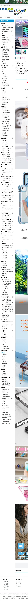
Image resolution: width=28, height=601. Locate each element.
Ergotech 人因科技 (6, 99)
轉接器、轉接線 (5, 59)
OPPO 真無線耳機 (6, 119)
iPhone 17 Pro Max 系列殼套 (7, 169)
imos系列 (4, 401)
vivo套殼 (4, 333)
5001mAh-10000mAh (6, 39)
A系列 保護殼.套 (5, 284)
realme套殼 (4, 292)
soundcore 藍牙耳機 (6, 125)
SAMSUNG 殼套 (5, 315)
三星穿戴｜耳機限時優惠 (7, 27)
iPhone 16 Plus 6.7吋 (6, 189)
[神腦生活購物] (13, 10)
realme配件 (4, 290)
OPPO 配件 (4, 277)
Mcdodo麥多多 (5, 408)
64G (3, 71)
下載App (2, 5)
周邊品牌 (3, 387)
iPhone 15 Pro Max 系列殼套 (7, 236)
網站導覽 (6, 589)
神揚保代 (10, 5)
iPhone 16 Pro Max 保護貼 (7, 209)
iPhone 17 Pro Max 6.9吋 (6, 165)
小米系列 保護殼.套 (6, 269)
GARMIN (4, 92)
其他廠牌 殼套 (5, 346)
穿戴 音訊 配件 (8, 17)
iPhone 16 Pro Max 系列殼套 (7, 206)
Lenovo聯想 (4, 354)
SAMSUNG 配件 (5, 297)
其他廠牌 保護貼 (5, 348)
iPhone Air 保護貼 (6, 156)
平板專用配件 (21, 17)
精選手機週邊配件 (5, 377)
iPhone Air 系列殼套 (6, 154)
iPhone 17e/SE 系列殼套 (7, 178)
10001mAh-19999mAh (7, 41)
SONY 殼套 (4, 326)
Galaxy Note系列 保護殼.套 (7, 312)
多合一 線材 (4, 58)
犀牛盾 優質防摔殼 (6, 423)
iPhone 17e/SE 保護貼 (7, 180)
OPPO (3, 95)
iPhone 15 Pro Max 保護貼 (7, 240)
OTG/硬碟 (4, 67)
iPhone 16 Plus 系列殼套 (7, 191)
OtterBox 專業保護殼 (6, 414)
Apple (3, 90)
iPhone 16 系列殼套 (6, 184)
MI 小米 (3, 93)
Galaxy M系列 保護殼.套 (7, 309)
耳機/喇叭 (3, 107)
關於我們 (6, 584)
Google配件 (4, 255)
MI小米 (3, 356)
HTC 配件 (3, 261)
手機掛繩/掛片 (5, 381)
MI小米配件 (4, 267)
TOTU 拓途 (4, 417)
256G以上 (4, 75)
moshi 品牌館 (5, 412)
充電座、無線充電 (6, 49)
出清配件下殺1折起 (6, 25)
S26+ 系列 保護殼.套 (6, 300)
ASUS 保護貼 (5, 252)
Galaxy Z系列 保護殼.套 (7, 304)
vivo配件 (3, 331)
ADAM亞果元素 (5, 389)
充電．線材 (3, 47)
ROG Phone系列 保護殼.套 (7, 248)
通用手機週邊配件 (6, 384)
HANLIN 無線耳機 (6, 112)
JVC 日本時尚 (5, 114)
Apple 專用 (4, 109)
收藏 (23, 58)
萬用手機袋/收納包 (6, 383)
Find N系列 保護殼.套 (6, 283)
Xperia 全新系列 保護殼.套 (7, 322)
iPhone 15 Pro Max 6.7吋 (6, 232)
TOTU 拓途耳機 (5, 128)
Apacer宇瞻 (4, 78)
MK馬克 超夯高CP (6, 407)
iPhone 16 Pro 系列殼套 (7, 197)
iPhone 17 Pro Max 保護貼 (7, 173)
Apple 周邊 (3, 138)
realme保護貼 (5, 294)
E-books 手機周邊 (6, 396)
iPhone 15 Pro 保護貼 (6, 229)
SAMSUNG (4, 97)
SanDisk (4, 82)
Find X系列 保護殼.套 (6, 281)
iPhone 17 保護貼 (6, 150)
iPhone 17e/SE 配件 (6, 176)
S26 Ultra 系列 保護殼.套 (7, 302)
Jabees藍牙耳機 (5, 116)
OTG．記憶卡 (4, 65)
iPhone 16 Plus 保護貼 (7, 192)
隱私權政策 (6, 588)
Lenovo (3, 341)
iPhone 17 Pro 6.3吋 (6, 158)
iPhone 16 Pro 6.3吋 (6, 195)
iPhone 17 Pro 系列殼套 (7, 160)
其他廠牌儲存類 (5, 85)
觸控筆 (3, 367)
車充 (3, 61)
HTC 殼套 (4, 263)
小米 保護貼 (4, 275)
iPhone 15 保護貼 (6, 217)
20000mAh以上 (5, 42)
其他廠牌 (4, 134)
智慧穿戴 (3, 88)
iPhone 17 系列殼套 (6, 148)
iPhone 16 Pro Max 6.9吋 (6, 202)
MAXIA (3, 410)
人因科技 (4, 132)
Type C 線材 (4, 52)
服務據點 (6, 5)
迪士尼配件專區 (5, 421)
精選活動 (3, 23)
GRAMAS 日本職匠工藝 (7, 398)
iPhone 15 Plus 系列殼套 (7, 221)
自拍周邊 (3, 369)
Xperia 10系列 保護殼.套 (7, 325)
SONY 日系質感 (5, 123)
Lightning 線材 (5, 54)
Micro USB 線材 (5, 56)
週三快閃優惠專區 (6, 29)
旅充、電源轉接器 (6, 50)
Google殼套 (4, 257)
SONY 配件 (4, 319)
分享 (18, 58)
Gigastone (4, 80)
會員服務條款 (6, 586)
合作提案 (18, 586)
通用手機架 (4, 379)
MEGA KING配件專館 (6, 405)
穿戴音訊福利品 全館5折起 (7, 32)
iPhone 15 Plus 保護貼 (7, 223)
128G (3, 73)
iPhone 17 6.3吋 (5, 146)
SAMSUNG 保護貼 (6, 317)
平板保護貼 (4, 363)
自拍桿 (3, 371)
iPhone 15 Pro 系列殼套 (7, 227)
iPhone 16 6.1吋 (5, 182)
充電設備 (4, 63)
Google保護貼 (5, 259)
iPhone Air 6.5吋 (5, 152)
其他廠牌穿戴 (5, 102)
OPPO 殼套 (4, 286)
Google (3, 100)
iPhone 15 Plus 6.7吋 (6, 219)
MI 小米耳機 (4, 117)
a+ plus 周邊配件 (5, 392)
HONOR (4, 339)
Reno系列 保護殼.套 (6, 279)
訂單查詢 (18, 584)
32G (3, 69)
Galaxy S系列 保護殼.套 (7, 306)
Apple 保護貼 (5, 142)
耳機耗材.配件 (5, 135)
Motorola (4, 342)
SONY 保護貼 (5, 328)
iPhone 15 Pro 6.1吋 (6, 225)
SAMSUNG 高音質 (6, 121)
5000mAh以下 (5, 37)
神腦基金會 (6, 583)
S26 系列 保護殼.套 (6, 299)
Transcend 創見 (5, 84)
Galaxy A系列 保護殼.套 (7, 308)
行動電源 (3, 35)
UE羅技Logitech (5, 130)
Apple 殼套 (4, 140)
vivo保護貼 (4, 334)
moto (3, 358)
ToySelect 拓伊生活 (6, 419)
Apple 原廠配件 (5, 143)
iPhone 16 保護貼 (6, 186)
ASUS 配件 (3, 243)
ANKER (3, 391)
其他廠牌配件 (4, 337)
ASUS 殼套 (4, 250)
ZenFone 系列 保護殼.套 (7, 245)
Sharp (3, 344)
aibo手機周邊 (5, 394)
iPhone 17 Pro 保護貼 (6, 162)
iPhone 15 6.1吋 (5, 213)
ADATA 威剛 (4, 76)
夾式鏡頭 (4, 373)
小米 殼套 (4, 273)
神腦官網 (6, 581)
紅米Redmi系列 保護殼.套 (7, 271)
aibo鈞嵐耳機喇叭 (6, 110)
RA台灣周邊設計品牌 (6, 416)
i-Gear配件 (4, 400)
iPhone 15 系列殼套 (6, 215)
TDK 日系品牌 (5, 126)
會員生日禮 (18, 583)
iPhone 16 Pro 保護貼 (6, 199)
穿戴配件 (4, 104)
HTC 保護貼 (4, 265)
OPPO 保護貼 (5, 288)
